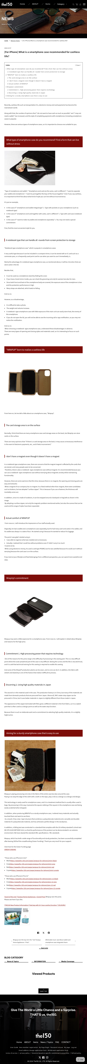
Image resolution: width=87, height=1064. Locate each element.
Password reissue (57, 1047)
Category (60, 4)
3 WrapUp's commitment (14, 87)
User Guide (14, 1047)
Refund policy (76, 1053)
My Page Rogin (44, 1047)
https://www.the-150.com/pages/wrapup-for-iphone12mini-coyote (35, 870)
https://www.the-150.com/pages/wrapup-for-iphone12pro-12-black (34, 879)
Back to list (44, 948)
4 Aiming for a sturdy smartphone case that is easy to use (26, 96)
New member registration (28, 1047)
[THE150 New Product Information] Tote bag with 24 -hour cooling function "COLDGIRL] (35, 905)
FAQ (57, 1042)
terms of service (12, 1053)
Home (22, 4)
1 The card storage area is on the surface (22, 78)
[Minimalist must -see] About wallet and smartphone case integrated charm (57, 941)
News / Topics (47, 1042)
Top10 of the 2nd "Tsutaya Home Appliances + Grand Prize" (25, 897)
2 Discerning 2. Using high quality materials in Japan (26, 93)
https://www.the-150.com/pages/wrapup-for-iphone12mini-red (31, 867)
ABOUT (35, 4)
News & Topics (13, 961)
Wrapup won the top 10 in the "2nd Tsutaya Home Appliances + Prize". (27, 941)
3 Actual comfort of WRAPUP (17, 84)
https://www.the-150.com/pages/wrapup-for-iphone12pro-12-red (32, 885)
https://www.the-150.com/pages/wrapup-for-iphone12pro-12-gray (33, 882)
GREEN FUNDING (10, 849)
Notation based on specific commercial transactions (50, 1053)
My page (67, 1047)
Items (48, 4)
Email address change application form (33, 1050)
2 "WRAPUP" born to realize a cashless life (21, 75)
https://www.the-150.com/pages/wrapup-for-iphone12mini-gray (32, 864)
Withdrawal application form (58, 1050)
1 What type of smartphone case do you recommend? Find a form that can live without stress (39, 69)
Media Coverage (67, 961)
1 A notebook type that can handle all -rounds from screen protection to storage (36, 72)
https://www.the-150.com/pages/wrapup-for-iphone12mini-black (33, 861)
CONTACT (66, 1042)
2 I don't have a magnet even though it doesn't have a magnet (29, 81)
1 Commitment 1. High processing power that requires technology (31, 90)
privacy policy (25, 1053)
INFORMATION (40, 961)
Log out (74, 1047)
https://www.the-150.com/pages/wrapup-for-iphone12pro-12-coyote (35, 888)
